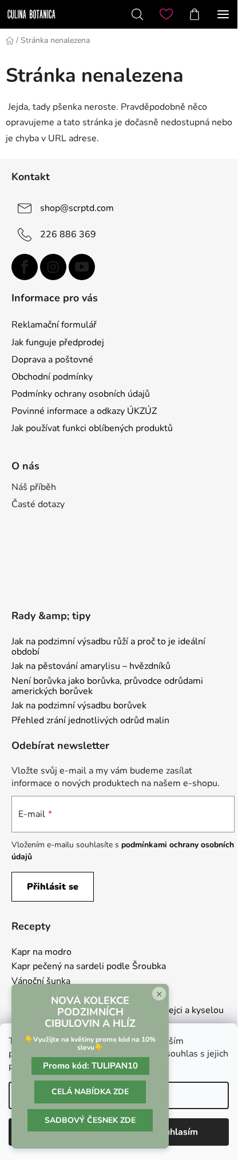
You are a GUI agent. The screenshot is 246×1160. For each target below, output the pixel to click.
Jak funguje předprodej (57, 342)
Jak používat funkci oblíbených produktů (92, 428)
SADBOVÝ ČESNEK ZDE (90, 1120)
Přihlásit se (52, 886)
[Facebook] (24, 267)
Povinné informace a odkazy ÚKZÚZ (84, 411)
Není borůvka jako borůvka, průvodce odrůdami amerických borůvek (107, 686)
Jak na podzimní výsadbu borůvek (78, 706)
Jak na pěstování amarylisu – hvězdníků (90, 666)
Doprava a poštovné (52, 359)
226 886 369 (68, 234)
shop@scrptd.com (77, 207)
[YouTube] (82, 267)
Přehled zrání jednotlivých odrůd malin (90, 721)
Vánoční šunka (40, 981)
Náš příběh (33, 487)
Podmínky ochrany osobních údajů (80, 394)
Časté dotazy (38, 504)
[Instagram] (53, 267)
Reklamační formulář (54, 324)
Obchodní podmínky (52, 376)
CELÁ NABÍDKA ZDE (90, 1091)
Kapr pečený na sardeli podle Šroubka (88, 967)
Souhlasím (176, 1132)
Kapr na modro (41, 952)
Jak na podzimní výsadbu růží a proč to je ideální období (108, 647)
